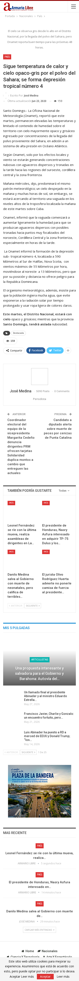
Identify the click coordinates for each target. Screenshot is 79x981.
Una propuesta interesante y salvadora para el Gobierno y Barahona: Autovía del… (39, 673)
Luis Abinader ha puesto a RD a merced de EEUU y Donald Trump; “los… (47, 736)
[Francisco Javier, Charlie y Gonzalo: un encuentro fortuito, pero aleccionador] (12, 718)
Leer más (63, 976)
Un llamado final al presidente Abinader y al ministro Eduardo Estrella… (45, 696)
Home (29, 951)
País (7, 56)
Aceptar (45, 976)
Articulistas (39, 659)
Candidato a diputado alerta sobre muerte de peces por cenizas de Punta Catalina (58, 429)
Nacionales (50, 951)
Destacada (18, 333)
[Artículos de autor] (39, 376)
